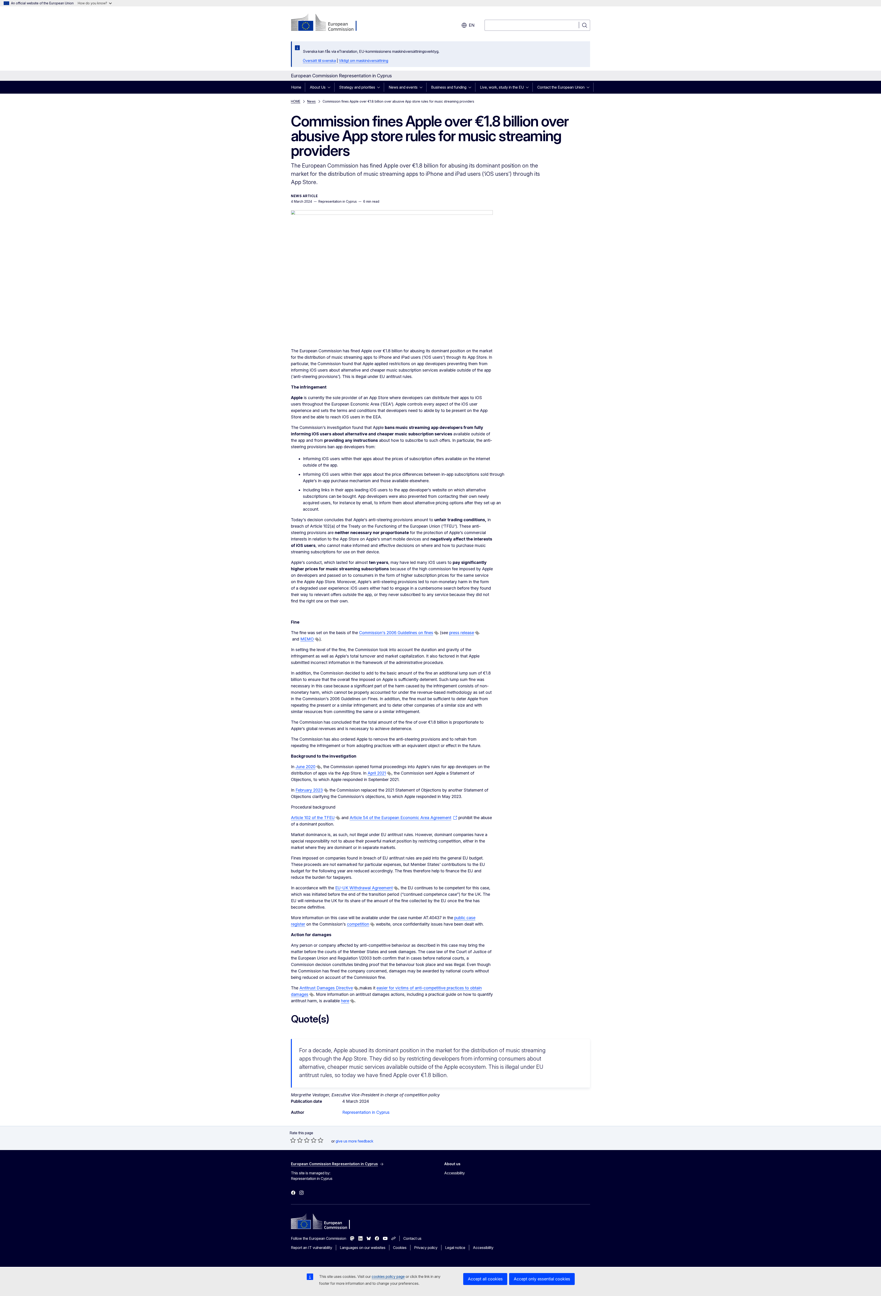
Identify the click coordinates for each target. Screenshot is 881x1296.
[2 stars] (296, 1140)
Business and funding (448, 87)
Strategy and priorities (357, 87)
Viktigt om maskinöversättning (363, 60)
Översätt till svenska (319, 60)
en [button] (471, 25)
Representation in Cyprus (366, 1112)
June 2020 (305, 766)
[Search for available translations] (436, 633)
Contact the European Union (561, 87)
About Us (318, 87)
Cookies (400, 1247)
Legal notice (455, 1247)
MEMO (307, 639)
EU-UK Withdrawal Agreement (364, 887)
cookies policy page (388, 1276)
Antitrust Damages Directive (326, 987)
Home (296, 87)
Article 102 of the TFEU (313, 817)
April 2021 (377, 773)
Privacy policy (426, 1247)
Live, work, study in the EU (502, 87)
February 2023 (309, 790)
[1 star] (293, 1140)
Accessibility (454, 1173)
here (345, 1000)
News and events (403, 87)
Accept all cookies (485, 1278)
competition (358, 924)
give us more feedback (354, 1141)
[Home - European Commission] (328, 23)
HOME (295, 101)
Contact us (412, 1238)
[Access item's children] (330, 87)
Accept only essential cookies (542, 1278)
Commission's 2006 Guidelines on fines (396, 632)
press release (461, 632)
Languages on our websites (362, 1247)
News (311, 101)
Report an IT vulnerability (311, 1247)
